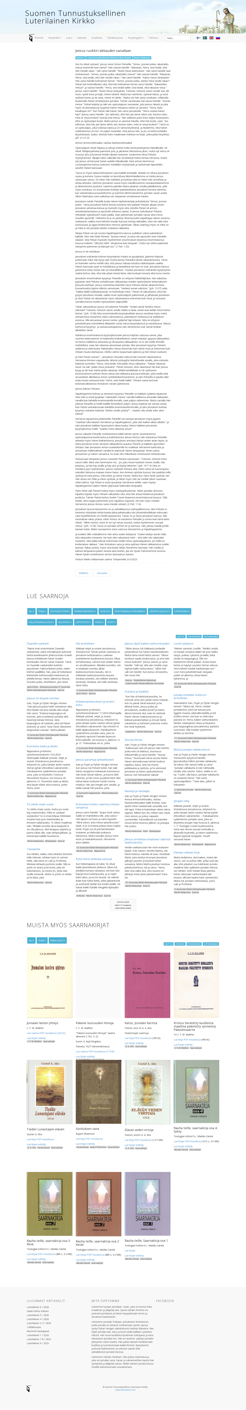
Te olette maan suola (40, 804)
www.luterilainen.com (125, 1389)
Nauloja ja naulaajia (137, 791)
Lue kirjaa (130, 1250)
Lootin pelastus (183, 643)
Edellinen (83, 573)
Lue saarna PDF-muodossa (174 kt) (95, 1051)
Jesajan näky (181, 801)
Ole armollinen (85, 643)
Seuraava (102, 573)
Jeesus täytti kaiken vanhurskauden (147, 643)
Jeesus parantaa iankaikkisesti (95, 759)
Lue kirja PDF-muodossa (138, 1038)
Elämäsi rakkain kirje (187, 852)
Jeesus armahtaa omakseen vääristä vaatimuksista (147, 840)
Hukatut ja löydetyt (137, 691)
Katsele (82, 37)
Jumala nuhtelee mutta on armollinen (190, 696)
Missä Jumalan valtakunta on (192, 749)
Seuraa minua (133, 740)
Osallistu (97, 37)
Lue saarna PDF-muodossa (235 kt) (46, 1033)
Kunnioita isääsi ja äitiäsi (42, 746)
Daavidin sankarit (38, 643)
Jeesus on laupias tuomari (43, 698)
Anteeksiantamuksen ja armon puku (95, 703)
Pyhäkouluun (115, 37)
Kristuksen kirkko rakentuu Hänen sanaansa (97, 805)
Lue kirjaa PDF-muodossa (188, 1141)
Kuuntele (54, 37)
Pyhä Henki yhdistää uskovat (94, 859)
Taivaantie (33, 849)
